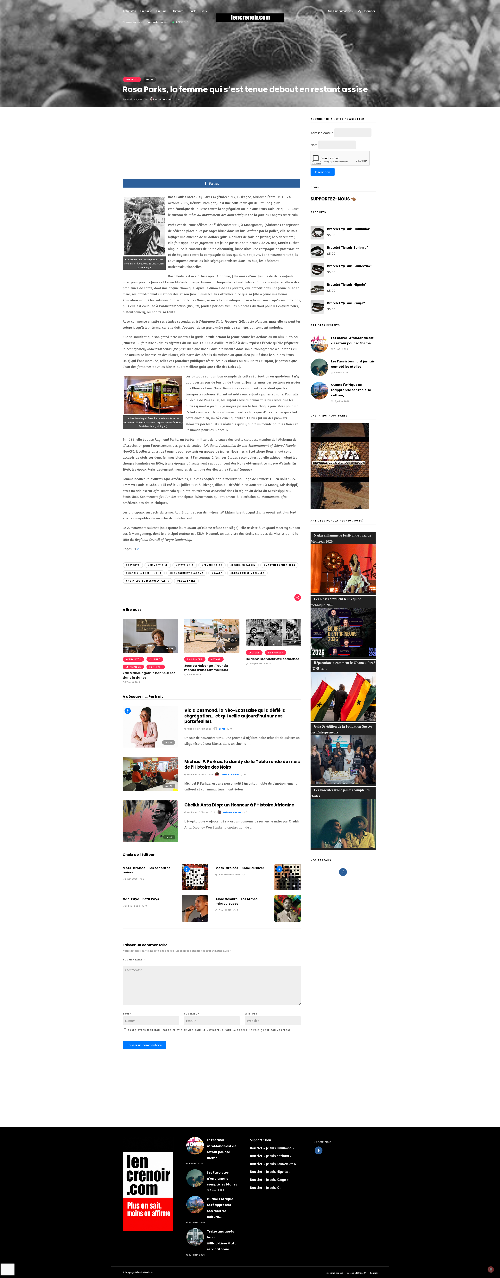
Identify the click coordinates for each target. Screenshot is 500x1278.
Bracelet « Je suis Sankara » (271, 1155)
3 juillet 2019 (193, 674)
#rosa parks (186, 580)
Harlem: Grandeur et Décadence (272, 659)
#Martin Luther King (279, 565)
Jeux (204, 11)
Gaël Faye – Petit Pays (141, 899)
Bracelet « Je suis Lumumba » (272, 1148)
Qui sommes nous (334, 1273)
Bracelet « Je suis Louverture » (273, 1163)
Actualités (129, 11)
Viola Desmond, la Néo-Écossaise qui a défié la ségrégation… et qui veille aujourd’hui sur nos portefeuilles (235, 715)
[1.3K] (150, 790)
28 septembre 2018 (259, 663)
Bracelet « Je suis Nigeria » (270, 1171)
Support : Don (260, 1140)
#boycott (133, 565)
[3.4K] (150, 746)
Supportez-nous (157, 22)
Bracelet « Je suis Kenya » (269, 1179)
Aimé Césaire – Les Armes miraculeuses (236, 901)
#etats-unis (185, 565)
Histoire (178, 11)
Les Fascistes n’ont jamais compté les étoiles (222, 1178)
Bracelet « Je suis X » (266, 1187)
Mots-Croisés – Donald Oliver (239, 868)
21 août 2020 (132, 905)
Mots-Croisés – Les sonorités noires (146, 870)
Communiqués (132, 22)
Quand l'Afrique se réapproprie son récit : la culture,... (351, 390)
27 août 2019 (132, 682)
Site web (251, 1013)
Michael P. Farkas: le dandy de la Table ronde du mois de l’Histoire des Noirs (242, 764)
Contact (374, 1273)
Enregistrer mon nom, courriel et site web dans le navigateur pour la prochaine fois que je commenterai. (209, 1030)
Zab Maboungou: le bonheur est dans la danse (149, 675)
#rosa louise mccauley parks (147, 580)
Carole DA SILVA (230, 774)
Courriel (191, 1013)
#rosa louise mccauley (247, 573)
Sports (192, 11)
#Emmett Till (158, 565)
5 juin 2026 (131, 878)
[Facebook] (343, 872)
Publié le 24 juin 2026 (198, 728)
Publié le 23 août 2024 (199, 774)
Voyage (216, 659)
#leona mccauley (242, 565)
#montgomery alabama (187, 573)
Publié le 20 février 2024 (200, 812)
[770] (150, 841)
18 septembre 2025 (228, 874)
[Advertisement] (212, 146)
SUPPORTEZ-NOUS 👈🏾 (333, 199)
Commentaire (134, 959)
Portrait (132, 79)
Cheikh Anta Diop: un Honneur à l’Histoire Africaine (239, 805)
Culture (161, 11)
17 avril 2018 (224, 910)
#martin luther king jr (143, 573)
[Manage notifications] (491, 1269)
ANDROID (182, 22)
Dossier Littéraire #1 (356, 1273)
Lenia (222, 728)
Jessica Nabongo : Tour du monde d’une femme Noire (206, 667)
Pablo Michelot (164, 99)
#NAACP (217, 573)
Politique (146, 11)
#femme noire (212, 565)
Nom (127, 1013)
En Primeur (133, 667)
